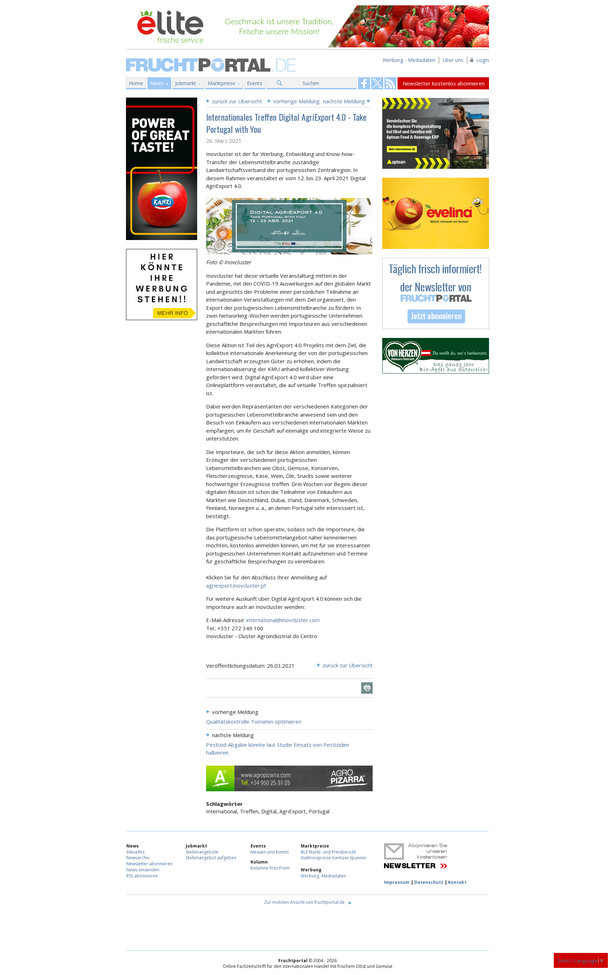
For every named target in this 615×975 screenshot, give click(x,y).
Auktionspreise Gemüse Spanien (333, 858)
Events (254, 83)
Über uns (453, 60)
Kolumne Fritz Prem (270, 868)
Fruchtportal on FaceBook (364, 83)
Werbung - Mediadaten (409, 60)
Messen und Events (270, 852)
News (156, 83)
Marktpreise (221, 83)
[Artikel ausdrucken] (367, 688)
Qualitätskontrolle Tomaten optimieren (253, 721)
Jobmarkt (185, 83)
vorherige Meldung (296, 101)
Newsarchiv (137, 858)
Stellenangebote (202, 852)
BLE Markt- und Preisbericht (328, 852)
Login (482, 60)
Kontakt (457, 882)
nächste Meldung (344, 101)
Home (136, 83)
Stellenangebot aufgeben (211, 858)
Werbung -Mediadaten (323, 876)
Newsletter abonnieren (149, 864)
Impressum (397, 882)
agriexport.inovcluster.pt (236, 585)
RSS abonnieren (142, 876)
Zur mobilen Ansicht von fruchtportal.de (304, 902)
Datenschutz (428, 882)
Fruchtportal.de (212, 64)
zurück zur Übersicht (237, 101)
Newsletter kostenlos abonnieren (444, 83)
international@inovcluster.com (283, 620)
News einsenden (142, 870)
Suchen (311, 83)
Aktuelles (135, 852)
